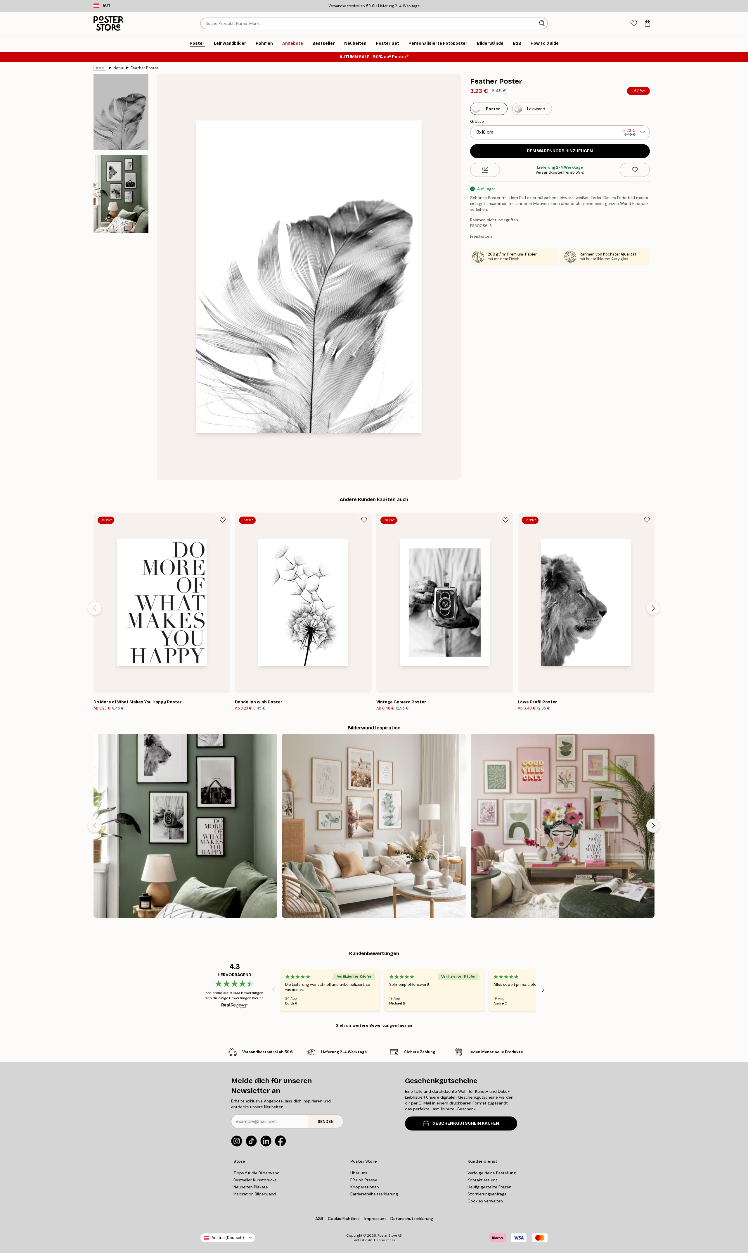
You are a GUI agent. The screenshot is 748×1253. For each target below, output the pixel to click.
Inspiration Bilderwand (254, 1194)
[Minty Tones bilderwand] (374, 826)
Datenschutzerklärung (411, 1218)
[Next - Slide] (653, 608)
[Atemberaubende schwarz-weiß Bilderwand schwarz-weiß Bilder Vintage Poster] (185, 826)
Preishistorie (481, 236)
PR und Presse (363, 1180)
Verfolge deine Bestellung (492, 1173)
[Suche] (542, 23)
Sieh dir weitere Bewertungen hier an (374, 1025)
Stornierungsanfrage (487, 1194)
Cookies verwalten (485, 1201)
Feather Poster (144, 67)
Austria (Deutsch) (228, 1237)
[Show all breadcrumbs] (100, 68)
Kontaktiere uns (483, 1180)
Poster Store (387, 1235)
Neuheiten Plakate (250, 1187)
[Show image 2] (121, 193)
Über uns (358, 1173)
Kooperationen (364, 1187)
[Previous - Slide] (95, 608)
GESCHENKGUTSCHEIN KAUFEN (465, 1123)
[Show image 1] (121, 112)
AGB (319, 1218)
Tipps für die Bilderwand (256, 1173)
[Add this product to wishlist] (635, 170)
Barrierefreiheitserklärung (374, 1194)
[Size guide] (485, 170)
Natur (118, 67)
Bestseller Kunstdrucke (255, 1180)
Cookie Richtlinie (344, 1218)
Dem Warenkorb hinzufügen (560, 151)
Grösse (477, 121)
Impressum (375, 1218)
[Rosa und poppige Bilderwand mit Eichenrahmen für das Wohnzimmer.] (562, 826)
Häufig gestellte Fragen (489, 1187)
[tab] (633, 23)
